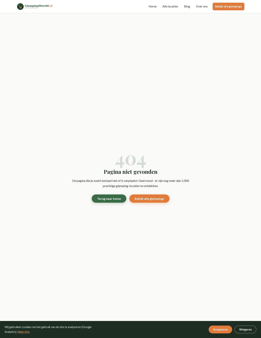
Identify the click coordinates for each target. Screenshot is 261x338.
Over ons (202, 6)
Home (152, 6)
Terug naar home (109, 198)
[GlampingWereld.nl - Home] (36, 6)
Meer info (24, 331)
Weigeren (245, 329)
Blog (187, 6)
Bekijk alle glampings (228, 6)
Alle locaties (170, 6)
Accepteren (220, 329)
